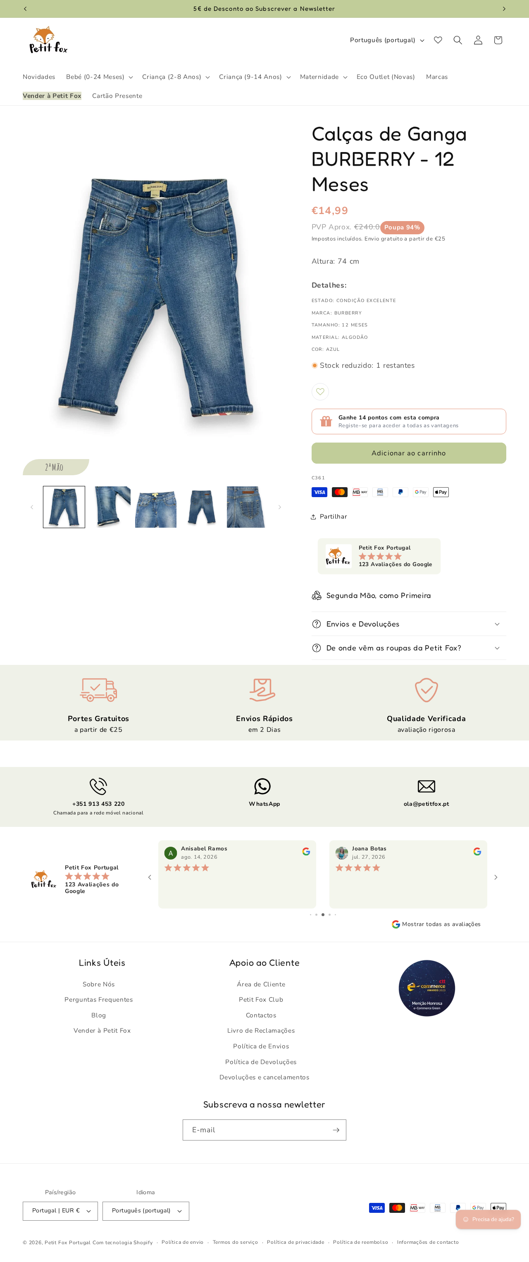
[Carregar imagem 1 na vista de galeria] (64, 507)
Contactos (261, 1015)
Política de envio (183, 1242)
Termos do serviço (235, 1242)
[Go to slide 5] (335, 914)
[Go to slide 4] (330, 915)
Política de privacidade (295, 1242)
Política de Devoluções (261, 1061)
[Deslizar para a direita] (280, 507)
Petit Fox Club (261, 999)
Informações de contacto (428, 1242)
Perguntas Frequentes (98, 999)
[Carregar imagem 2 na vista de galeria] (110, 507)
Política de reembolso (360, 1242)
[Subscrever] (336, 1130)
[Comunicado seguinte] (504, 8)
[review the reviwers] (306, 853)
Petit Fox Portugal (68, 1242)
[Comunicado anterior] (25, 8)
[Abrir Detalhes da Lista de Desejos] (438, 40)
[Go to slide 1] (310, 914)
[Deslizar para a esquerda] (32, 507)
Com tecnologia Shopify (123, 1242)
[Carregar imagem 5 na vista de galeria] (247, 507)
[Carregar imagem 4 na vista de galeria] (201, 507)
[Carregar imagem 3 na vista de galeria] (155, 507)
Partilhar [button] (334, 516)
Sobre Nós (99, 984)
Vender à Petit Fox (102, 1030)
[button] (99, 76)
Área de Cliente (261, 984)
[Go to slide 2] (316, 915)
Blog (98, 1015)
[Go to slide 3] (323, 914)
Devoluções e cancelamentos (264, 1077)
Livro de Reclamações (261, 1030)
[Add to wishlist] (320, 391)
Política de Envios (261, 1046)
